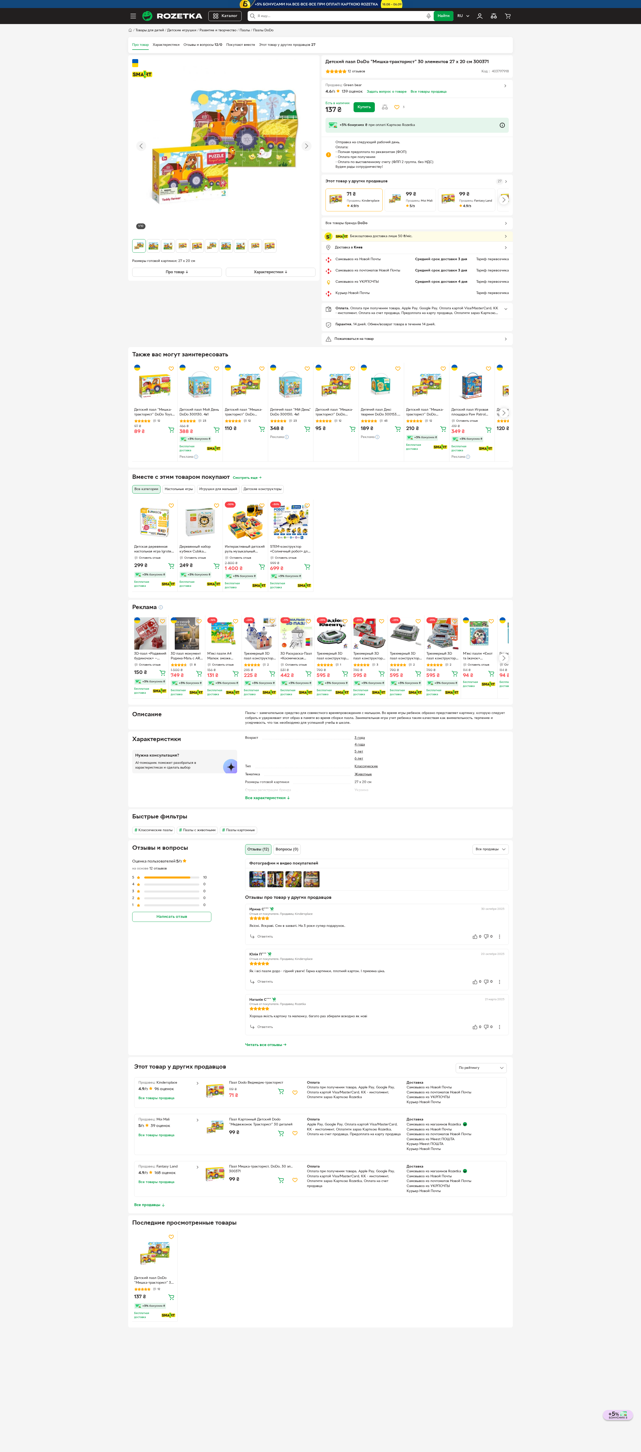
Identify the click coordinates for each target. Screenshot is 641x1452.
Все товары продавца (428, 91)
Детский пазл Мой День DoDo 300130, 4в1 (199, 412)
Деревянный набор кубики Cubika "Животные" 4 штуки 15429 (197, 549)
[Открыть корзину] (508, 16)
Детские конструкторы (262, 489)
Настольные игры (179, 489)
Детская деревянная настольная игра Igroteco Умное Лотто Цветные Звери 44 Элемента (154, 549)
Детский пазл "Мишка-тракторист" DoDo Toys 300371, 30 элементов (153, 412)
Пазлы (245, 30)
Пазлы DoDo (263, 30)
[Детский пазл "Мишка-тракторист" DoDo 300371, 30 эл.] (245, 385)
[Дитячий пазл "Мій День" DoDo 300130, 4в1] (290, 385)
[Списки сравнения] (494, 16)
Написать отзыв (171, 917)
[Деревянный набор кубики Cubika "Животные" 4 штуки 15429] (200, 522)
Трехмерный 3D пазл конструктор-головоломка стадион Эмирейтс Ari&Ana (441, 656)
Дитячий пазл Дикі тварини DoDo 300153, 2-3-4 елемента (379, 412)
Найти (443, 16)
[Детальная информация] (161, 607)
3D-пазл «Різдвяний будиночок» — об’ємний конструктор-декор (150, 656)
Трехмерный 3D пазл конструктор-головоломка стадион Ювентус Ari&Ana (332, 656)
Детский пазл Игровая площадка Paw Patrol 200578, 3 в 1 (469, 412)
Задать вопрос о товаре (387, 91)
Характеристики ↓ (271, 272)
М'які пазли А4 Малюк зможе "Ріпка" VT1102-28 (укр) (221, 656)
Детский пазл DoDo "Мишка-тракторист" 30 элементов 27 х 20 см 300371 (153, 1280)
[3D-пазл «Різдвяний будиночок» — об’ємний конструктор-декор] (150, 633)
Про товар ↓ (177, 272)
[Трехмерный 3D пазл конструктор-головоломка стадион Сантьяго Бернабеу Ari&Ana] (406, 633)
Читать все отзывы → (266, 1045)
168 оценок (165, 1173)
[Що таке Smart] (142, 74)
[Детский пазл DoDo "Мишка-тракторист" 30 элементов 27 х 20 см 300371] (154, 1253)
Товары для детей (149, 30)
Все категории (146, 489)
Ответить (265, 936)
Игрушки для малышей (218, 489)
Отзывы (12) (258, 849)
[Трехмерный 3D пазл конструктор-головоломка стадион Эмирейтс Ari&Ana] (442, 633)
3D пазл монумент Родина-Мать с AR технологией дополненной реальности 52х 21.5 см (186, 656)
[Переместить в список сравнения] (385, 107)
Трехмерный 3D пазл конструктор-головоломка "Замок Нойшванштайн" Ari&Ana (259, 656)
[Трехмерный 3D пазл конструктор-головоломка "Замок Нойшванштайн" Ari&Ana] (260, 633)
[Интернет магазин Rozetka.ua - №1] (172, 16)
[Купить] (171, 429)
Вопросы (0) (287, 849)
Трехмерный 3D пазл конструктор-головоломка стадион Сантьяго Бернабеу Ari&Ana (405, 656)
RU (460, 16)
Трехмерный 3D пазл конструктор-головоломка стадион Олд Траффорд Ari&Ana (368, 656)
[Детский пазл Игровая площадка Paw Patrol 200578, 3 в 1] (472, 385)
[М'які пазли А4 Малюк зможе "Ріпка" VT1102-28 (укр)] (223, 633)
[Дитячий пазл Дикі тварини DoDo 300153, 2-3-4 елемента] (381, 385)
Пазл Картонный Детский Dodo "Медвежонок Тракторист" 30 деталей (260, 1122)
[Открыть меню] (133, 16)
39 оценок (160, 1126)
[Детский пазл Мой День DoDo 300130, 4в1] (200, 385)
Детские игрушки (181, 30)
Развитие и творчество (218, 30)
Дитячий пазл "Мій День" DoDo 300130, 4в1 (290, 412)
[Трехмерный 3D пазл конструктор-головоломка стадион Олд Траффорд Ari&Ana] (369, 633)
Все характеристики (267, 798)
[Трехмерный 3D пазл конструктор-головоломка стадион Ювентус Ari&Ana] (333, 633)
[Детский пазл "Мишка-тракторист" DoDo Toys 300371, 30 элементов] (154, 385)
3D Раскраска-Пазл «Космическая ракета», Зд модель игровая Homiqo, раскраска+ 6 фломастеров (296, 656)
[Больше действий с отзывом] (500, 937)
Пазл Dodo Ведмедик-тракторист (256, 1082)
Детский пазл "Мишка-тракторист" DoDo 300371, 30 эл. (243, 412)
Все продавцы (147, 1205)
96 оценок (164, 1089)
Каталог (229, 16)
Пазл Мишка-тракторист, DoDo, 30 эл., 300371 (261, 1169)
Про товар (140, 45)
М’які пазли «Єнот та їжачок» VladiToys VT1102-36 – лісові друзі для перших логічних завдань (478, 656)
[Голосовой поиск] (429, 16)
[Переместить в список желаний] (397, 107)
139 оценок (352, 92)
